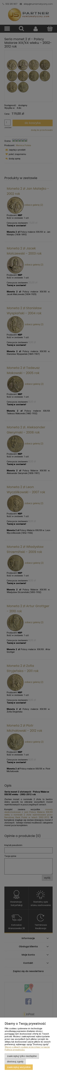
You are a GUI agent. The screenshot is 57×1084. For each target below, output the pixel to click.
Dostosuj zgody (15, 1061)
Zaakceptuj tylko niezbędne (22, 1056)
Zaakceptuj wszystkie (19, 1067)
